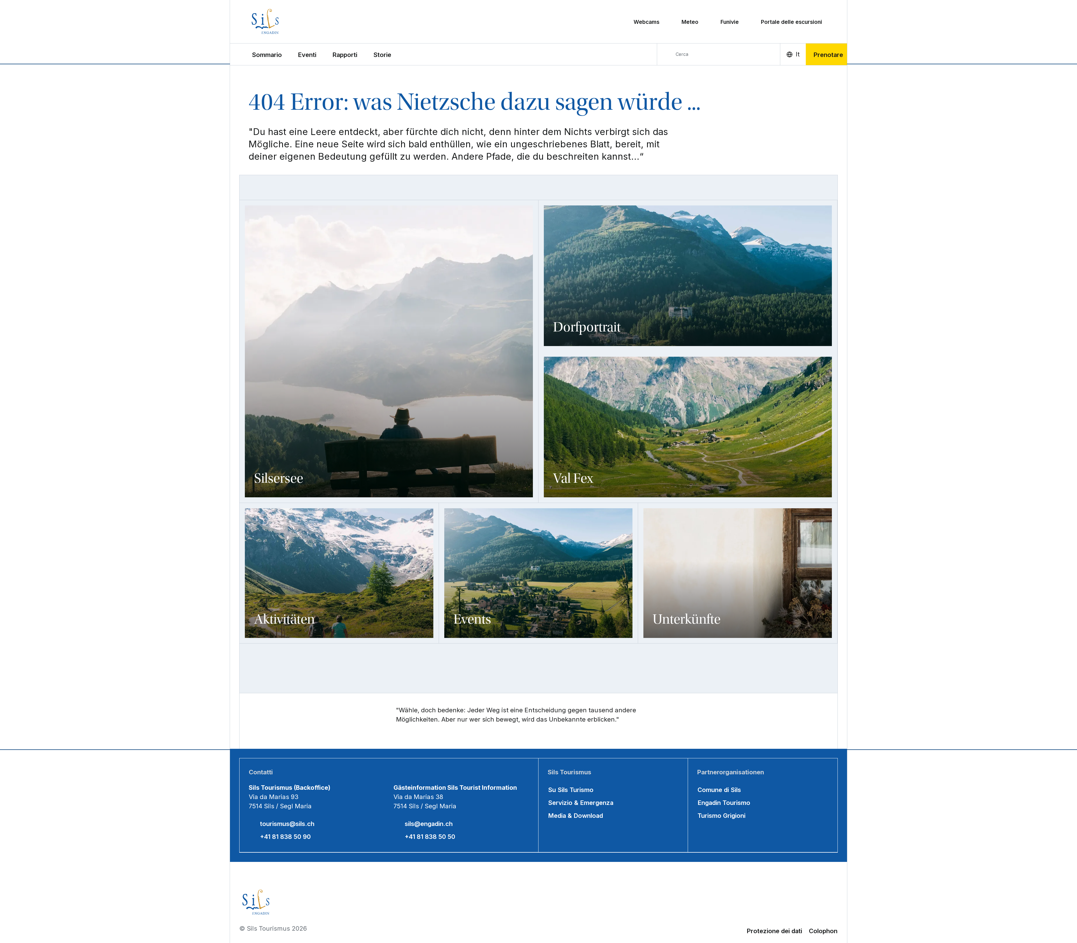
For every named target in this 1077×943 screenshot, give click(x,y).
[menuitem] (307, 54)
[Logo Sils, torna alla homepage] (289, 21)
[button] (267, 54)
